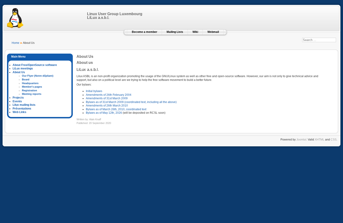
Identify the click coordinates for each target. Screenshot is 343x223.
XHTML (319, 139)
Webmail (213, 32)
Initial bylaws (94, 91)
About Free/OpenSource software (35, 65)
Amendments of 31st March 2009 (107, 98)
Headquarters (30, 83)
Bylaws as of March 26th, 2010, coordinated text (116, 109)
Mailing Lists (175, 32)
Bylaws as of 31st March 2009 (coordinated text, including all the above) (131, 102)
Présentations (22, 108)
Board (25, 79)
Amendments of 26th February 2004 (108, 94)
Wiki (195, 32)
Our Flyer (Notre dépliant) (37, 75)
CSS (333, 139)
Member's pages (32, 86)
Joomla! (301, 139)
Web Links (19, 112)
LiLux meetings (23, 68)
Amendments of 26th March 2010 (107, 105)
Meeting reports (31, 94)
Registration (29, 90)
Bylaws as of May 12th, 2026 (104, 112)
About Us (19, 72)
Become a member (144, 32)
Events (17, 101)
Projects (18, 97)
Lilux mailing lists (24, 104)
